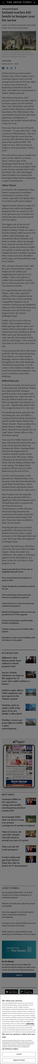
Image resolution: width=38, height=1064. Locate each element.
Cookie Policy (30, 1023)
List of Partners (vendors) (10, 1049)
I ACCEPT (19, 1054)
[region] (19, 1029)
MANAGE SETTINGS (19, 1060)
